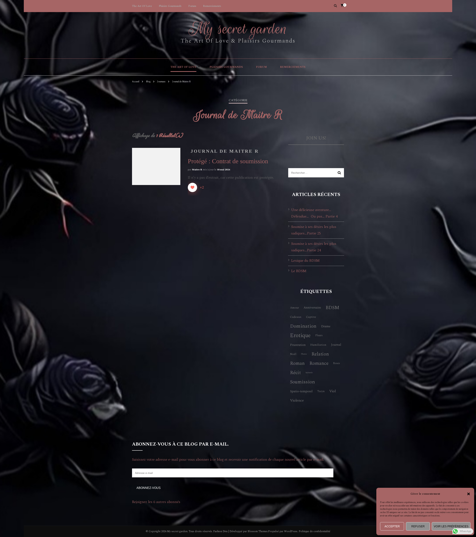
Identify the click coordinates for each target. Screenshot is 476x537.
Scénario (309, 372)
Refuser (418, 526)
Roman (297, 363)
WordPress (290, 531)
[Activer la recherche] (335, 5)
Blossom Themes (258, 531)
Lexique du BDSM (305, 260)
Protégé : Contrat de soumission (228, 161)
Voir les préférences (451, 526)
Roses (336, 363)
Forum (192, 6)
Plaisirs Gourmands (170, 6)
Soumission (302, 382)
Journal (336, 344)
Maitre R (197, 169)
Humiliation (318, 345)
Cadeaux (295, 317)
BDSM (332, 307)
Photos (304, 354)
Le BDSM (298, 271)
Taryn (321, 391)
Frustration (298, 344)
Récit (295, 372)
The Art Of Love (142, 6)
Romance (319, 363)
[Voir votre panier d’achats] (342, 5)
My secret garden (238, 29)
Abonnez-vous (148, 487)
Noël (293, 354)
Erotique (300, 335)
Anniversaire (312, 307)
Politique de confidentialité (314, 531)
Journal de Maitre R (225, 151)
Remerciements (212, 6)
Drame (325, 326)
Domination (303, 326)
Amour (294, 307)
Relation (320, 354)
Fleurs (319, 335)
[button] (468, 494)
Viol (332, 391)
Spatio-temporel (301, 391)
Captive (311, 317)
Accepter (392, 526)
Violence (297, 400)
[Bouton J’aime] (192, 187)
